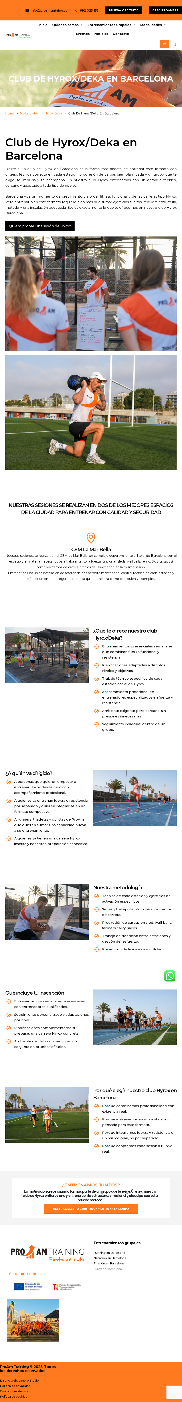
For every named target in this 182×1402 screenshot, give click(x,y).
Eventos (83, 34)
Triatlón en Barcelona (109, 1263)
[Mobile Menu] (164, 44)
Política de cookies (13, 1396)
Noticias (101, 34)
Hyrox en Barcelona (108, 1269)
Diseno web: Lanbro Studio (19, 1380)
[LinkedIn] (35, 1274)
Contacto (121, 34)
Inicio (42, 25)
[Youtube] (22, 1274)
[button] (174, 44)
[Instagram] (28, 1274)
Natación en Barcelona (110, 1258)
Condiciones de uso (14, 1391)
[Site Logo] (18, 35)
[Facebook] (10, 1274)
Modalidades (151, 25)
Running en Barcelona (109, 1252)
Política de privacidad (15, 1386)
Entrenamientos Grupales (109, 25)
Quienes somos (65, 25)
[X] (16, 1274)
